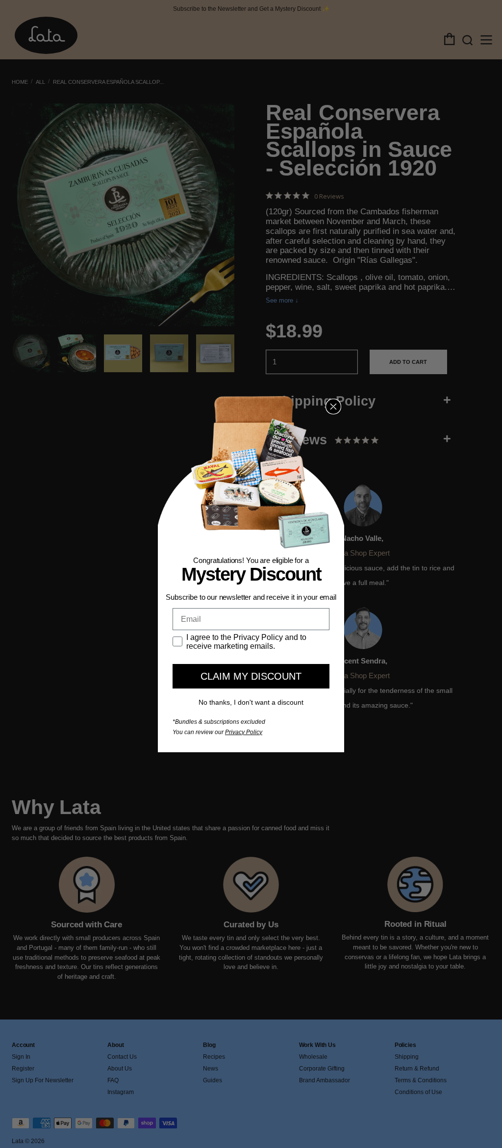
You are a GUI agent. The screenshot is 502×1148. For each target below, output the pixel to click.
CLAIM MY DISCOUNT (251, 676)
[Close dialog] (333, 406)
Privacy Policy (243, 732)
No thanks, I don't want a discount (251, 702)
